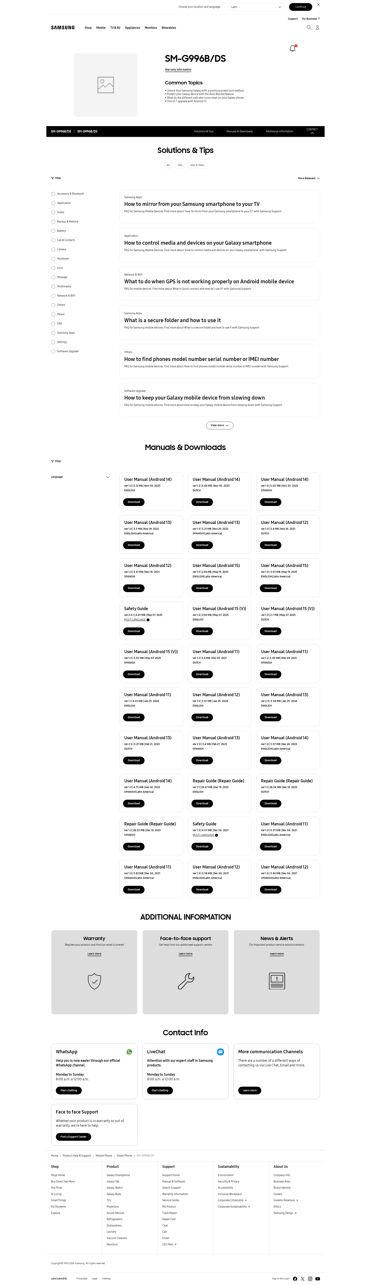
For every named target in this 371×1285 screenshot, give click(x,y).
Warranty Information (178, 69)
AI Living (56, 1194)
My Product (169, 1206)
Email (165, 1238)
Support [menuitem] (293, 18)
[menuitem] (88, 27)
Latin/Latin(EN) (59, 1278)
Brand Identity (282, 1187)
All (168, 165)
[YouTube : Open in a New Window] (317, 1279)
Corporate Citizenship (231, 1200)
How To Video (197, 165)
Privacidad (82, 1278)
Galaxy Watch (115, 1187)
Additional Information (279, 131)
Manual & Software (173, 1181)
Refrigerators (114, 1219)
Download (134, 502)
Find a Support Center (73, 1136)
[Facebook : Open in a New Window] (295, 1279)
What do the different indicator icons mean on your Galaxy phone (205, 97)
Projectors (113, 1206)
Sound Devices (115, 1213)
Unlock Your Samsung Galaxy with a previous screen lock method (205, 90)
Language (57, 477)
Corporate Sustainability (232, 1206)
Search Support (171, 1187)
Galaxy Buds (114, 1194)
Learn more (94, 953)
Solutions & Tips (203, 131)
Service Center (170, 1200)
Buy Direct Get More (63, 1181)
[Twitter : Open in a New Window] (302, 1279)
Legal (95, 1278)
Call (164, 1231)
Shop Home (58, 1175)
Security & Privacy (228, 1181)
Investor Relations (284, 1200)
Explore (55, 1213)
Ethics (277, 1206)
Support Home (171, 1175)
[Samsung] (62, 27)
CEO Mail (168, 1244)
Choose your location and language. (200, 6)
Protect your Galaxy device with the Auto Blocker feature (200, 94)
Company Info (282, 1175)
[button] (219, 206)
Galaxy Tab (113, 1181)
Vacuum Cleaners (117, 1238)
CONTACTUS (312, 131)
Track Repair (169, 1213)
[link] (292, 48)
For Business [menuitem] (309, 18)
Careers (278, 1194)
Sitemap (106, 1278)
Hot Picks (56, 1187)
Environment (225, 1175)
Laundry (111, 1231)
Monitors (112, 1244)
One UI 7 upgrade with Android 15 (187, 101)
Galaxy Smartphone (118, 1175)
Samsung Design (284, 1213)
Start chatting (68, 1090)
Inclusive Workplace (230, 1194)
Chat (165, 1225)
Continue (300, 6)
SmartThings (58, 1200)
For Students (58, 1206)
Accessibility (225, 1187)
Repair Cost (169, 1219)
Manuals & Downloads (239, 131)
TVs (109, 1200)
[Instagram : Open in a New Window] (310, 1279)
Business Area (282, 1181)
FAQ (180, 165)
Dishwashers (114, 1225)
